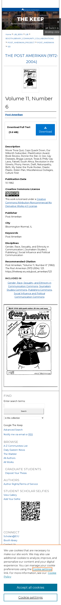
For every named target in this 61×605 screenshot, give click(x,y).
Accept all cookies (30, 587)
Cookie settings (42, 569)
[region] (30, 575)
